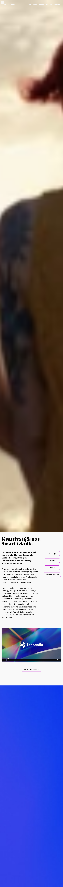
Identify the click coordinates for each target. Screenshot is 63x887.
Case (35, 4)
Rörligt (52, 568)
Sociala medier (52, 575)
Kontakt (57, 4)
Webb (52, 560)
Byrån (41, 4)
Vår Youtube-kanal (31, 669)
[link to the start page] (9, 4)
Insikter (49, 4)
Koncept (52, 553)
